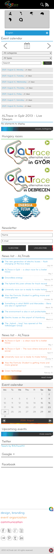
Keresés (42, 4)
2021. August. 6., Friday (12, 94)
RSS (47, 4)
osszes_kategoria (43, 129)
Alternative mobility (14, 4)
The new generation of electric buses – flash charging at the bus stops (26, 263)
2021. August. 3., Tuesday (13, 76)
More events (45, 434)
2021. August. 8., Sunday (12, 106)
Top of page (51, 509)
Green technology (13, 371)
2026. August (27, 421)
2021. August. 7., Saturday (13, 100)
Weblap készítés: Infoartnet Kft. (51, 550)
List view (27, 46)
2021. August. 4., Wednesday (14, 82)
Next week (49, 46)
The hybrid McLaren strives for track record (26, 284)
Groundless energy (14, 278)
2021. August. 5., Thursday (13, 88)
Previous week (5, 46)
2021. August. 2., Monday (12, 70)
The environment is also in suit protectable (25, 312)
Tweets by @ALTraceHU (13, 446)
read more (46, 377)
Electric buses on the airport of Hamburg (25, 318)
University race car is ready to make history (26, 290)
